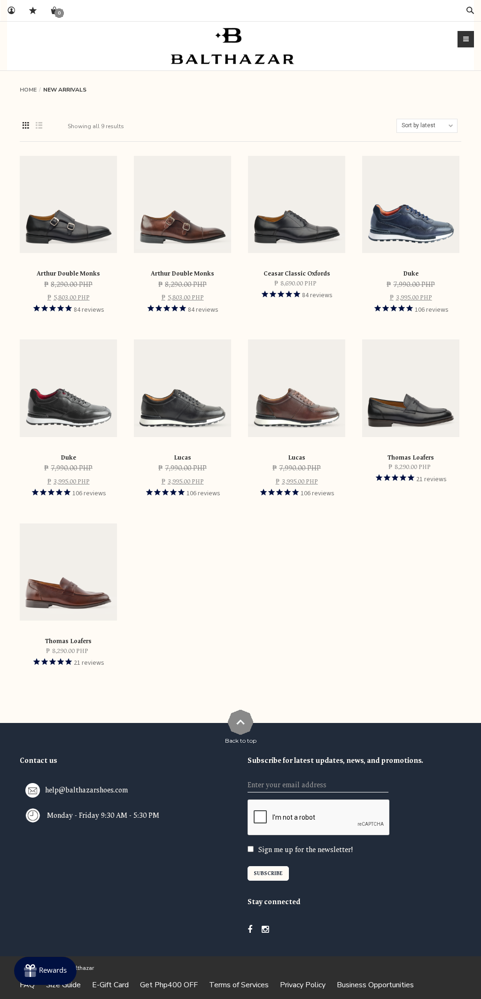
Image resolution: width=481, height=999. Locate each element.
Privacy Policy (303, 985)
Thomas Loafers (411, 457)
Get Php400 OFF (169, 985)
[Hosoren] (232, 45)
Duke (411, 273)
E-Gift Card (110, 985)
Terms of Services (239, 985)
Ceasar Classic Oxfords (297, 273)
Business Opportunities (375, 985)
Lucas (182, 457)
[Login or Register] (11, 10)
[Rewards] (45, 971)
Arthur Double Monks (68, 273)
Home (28, 89)
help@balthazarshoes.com (86, 790)
